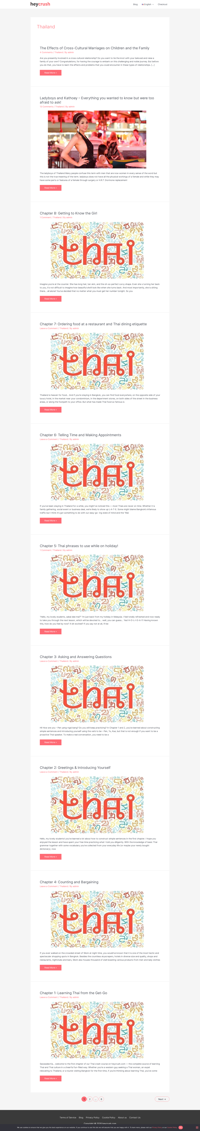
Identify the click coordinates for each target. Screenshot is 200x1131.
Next (162, 1099)
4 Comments (46, 52)
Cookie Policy (108, 1117)
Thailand (58, 52)
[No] (197, 1127)
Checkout (162, 4)
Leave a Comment (49, 328)
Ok (181, 1127)
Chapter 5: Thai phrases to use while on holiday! (79, 546)
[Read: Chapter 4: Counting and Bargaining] (97, 919)
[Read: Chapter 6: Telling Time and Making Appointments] (97, 472)
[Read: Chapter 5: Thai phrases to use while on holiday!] (97, 583)
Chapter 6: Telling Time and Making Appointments (80, 435)
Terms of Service (68, 1117)
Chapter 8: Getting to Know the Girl (68, 213)
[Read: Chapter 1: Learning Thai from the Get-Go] (97, 1030)
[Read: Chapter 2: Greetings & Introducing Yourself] (97, 805)
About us (122, 1117)
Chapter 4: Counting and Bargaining (69, 882)
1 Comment (45, 217)
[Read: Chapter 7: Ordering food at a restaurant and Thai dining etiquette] (97, 361)
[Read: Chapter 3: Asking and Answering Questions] (97, 694)
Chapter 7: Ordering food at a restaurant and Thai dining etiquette (93, 324)
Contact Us (134, 1117)
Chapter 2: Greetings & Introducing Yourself (75, 767)
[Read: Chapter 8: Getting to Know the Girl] (97, 250)
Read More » (50, 73)
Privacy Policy (92, 1117)
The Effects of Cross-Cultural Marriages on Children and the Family (94, 48)
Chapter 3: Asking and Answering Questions (76, 657)
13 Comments (46, 106)
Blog (135, 4)
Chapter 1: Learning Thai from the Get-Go (73, 993)
